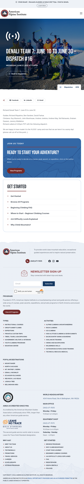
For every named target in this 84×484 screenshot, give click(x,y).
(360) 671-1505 (36, 261)
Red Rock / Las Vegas (13, 378)
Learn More (42, 5)
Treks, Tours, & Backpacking (16, 336)
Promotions (9, 453)
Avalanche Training (54, 340)
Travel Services (11, 456)
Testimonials (10, 450)
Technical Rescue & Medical (57, 352)
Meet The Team (10, 444)
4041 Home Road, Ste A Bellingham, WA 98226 (61, 398)
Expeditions (9, 330)
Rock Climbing (51, 327)
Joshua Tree (10, 381)
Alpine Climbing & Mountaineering (59, 324)
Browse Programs (53, 444)
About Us (8, 447)
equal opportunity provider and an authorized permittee (49, 478)
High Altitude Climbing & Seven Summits (61, 333)
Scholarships (10, 462)
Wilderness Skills (53, 346)
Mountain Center (11, 346)
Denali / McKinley (12, 372)
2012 (77, 87)
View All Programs (11, 312)
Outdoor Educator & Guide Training (60, 349)
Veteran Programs (12, 465)
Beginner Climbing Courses (56, 453)
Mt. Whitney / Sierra (12, 369)
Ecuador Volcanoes (13, 375)
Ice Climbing (51, 330)
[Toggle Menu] (81, 13)
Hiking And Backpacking (55, 343)
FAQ (47, 459)
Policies (49, 468)
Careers (8, 459)
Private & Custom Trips (14, 333)
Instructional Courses (14, 324)
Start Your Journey (53, 450)
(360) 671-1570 (49, 423)
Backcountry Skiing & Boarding (58, 336)
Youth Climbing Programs (15, 343)
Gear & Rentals (52, 465)
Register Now (51, 462)
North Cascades (11, 366)
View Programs (16, 171)
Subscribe (49, 284)
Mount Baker (10, 363)
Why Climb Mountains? (55, 447)
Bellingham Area (11, 384)
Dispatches (68, 87)
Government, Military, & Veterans (18, 340)
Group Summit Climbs (13, 327)
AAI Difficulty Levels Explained (58, 456)
